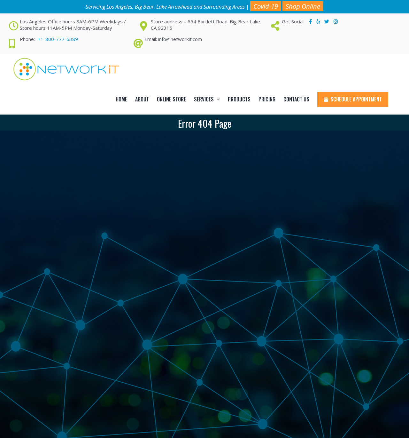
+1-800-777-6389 (58, 39)
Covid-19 (265, 6)
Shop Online (303, 6)
